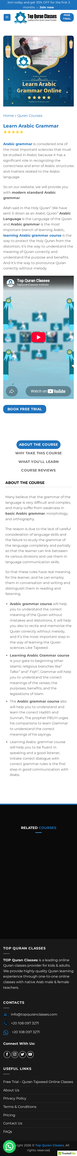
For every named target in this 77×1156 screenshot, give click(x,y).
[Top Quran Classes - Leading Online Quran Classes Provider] (35, 17)
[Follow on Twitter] (22, 1054)
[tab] (38, 444)
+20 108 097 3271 (25, 1023)
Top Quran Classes (49, 1145)
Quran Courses (29, 116)
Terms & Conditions (19, 1107)
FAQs (7, 1132)
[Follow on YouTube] (30, 1054)
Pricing (9, 1115)
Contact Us (12, 1123)
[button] (7, 17)
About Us (11, 1090)
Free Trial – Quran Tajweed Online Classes (38, 1082)
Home (8, 116)
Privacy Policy (14, 1098)
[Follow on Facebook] (7, 1054)
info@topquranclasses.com (34, 1014)
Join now (47, 7)
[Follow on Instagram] (14, 1054)
